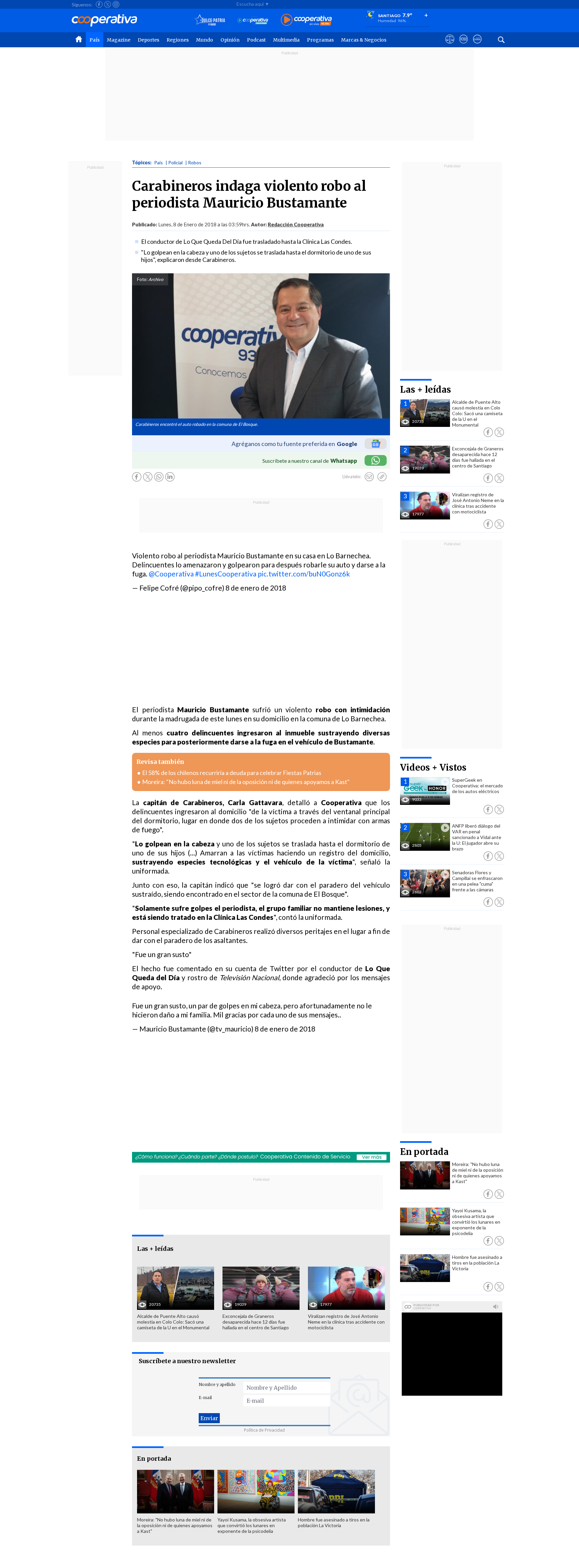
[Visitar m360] (463, 45)
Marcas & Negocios (363, 40)
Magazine (118, 40)
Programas (320, 40)
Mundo (204, 40)
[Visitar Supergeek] (477, 45)
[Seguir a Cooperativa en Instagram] (116, 4)
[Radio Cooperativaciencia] (253, 20)
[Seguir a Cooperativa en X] (107, 4)
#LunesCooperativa (225, 573)
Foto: (142, 279)
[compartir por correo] (369, 477)
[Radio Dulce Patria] (210, 20)
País (94, 40)
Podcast (256, 40)
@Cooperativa (171, 573)
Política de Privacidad (264, 1430)
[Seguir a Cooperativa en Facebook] (99, 4)
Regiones (178, 40)
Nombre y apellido (217, 1384)
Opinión (230, 40)
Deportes (148, 40)
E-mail (205, 1397)
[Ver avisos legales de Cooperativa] (449, 45)
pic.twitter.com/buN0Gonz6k (304, 573)
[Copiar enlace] (382, 477)
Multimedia (286, 40)
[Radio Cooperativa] (306, 20)
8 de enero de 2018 (256, 587)
